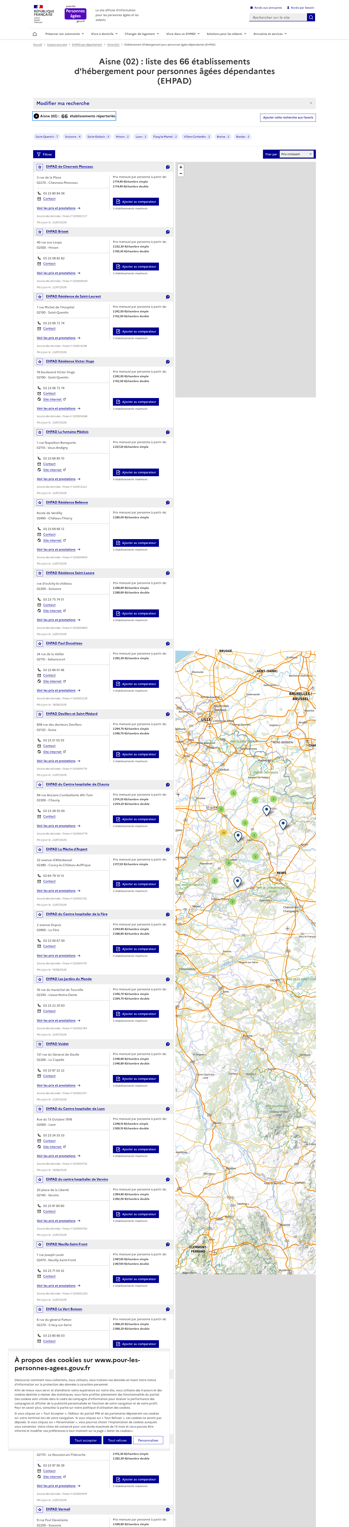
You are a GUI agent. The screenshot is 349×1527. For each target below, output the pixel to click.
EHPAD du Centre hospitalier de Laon (75, 1108)
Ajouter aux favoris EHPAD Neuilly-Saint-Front (42, 1245)
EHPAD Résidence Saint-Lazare (70, 572)
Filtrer (47, 154)
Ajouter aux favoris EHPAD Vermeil (42, 1510)
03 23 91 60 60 (53, 1206)
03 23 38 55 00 (54, 811)
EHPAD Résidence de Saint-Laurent (73, 296)
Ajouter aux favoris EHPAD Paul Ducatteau (42, 644)
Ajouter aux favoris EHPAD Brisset (42, 233)
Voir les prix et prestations (56, 208)
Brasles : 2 (242, 136)
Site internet (52, 399)
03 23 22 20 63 (54, 1005)
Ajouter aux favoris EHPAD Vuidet (42, 1045)
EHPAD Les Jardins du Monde (69, 978)
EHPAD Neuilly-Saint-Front (66, 1244)
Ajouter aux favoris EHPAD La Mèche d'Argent (42, 850)
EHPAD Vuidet (57, 1043)
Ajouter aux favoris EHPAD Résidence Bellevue (42, 503)
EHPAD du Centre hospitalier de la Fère (76, 914)
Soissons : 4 (72, 136)
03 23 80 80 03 (54, 1335)
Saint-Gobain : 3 (98, 136)
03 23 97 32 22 (53, 1070)
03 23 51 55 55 (53, 740)
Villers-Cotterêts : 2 (197, 136)
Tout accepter (86, 1440)
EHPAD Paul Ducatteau (64, 643)
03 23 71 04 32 (53, 1270)
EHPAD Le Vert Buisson (64, 1309)
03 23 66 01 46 (53, 670)
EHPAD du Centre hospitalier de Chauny (77, 784)
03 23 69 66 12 (53, 529)
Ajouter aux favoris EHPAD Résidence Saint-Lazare (42, 574)
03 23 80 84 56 (54, 193)
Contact (49, 198)
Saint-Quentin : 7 (47, 136)
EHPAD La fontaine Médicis (67, 431)
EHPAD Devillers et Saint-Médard (72, 713)
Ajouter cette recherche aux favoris (288, 117)
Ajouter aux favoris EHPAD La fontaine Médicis (42, 433)
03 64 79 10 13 (53, 875)
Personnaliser (148, 1440)
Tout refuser (117, 1440)
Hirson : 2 (122, 136)
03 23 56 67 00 (54, 940)
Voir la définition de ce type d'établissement (168, 167)
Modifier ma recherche (62, 103)
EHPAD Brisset (57, 231)
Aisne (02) (113, 44)
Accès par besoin (302, 7)
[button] (267, 810)
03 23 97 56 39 (53, 1465)
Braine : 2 (223, 136)
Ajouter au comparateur (139, 202)
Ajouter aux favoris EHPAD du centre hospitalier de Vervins (42, 1180)
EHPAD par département (87, 44)
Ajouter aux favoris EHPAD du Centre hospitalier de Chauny (42, 786)
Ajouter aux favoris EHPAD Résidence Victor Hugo (42, 363)
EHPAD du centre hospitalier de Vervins (77, 1179)
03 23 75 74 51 (53, 599)
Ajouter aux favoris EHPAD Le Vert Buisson (42, 1310)
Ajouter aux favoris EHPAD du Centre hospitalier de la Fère (42, 915)
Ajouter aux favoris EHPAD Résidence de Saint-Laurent (42, 298)
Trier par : (272, 154)
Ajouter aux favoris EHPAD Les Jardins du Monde (42, 980)
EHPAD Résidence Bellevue (67, 502)
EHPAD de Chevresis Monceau (69, 166)
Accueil (35, 33)
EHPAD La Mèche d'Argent (66, 849)
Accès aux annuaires (268, 7)
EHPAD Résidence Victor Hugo (70, 361)
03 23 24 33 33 (53, 1135)
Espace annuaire (57, 44)
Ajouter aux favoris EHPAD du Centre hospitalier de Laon (42, 1110)
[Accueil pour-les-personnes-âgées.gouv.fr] (75, 14)
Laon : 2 (141, 136)
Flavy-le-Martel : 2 (165, 136)
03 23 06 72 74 (53, 323)
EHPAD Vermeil (58, 1509)
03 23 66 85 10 (53, 458)
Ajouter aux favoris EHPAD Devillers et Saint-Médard (42, 715)
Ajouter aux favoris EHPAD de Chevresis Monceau (42, 168)
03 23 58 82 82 (54, 258)
